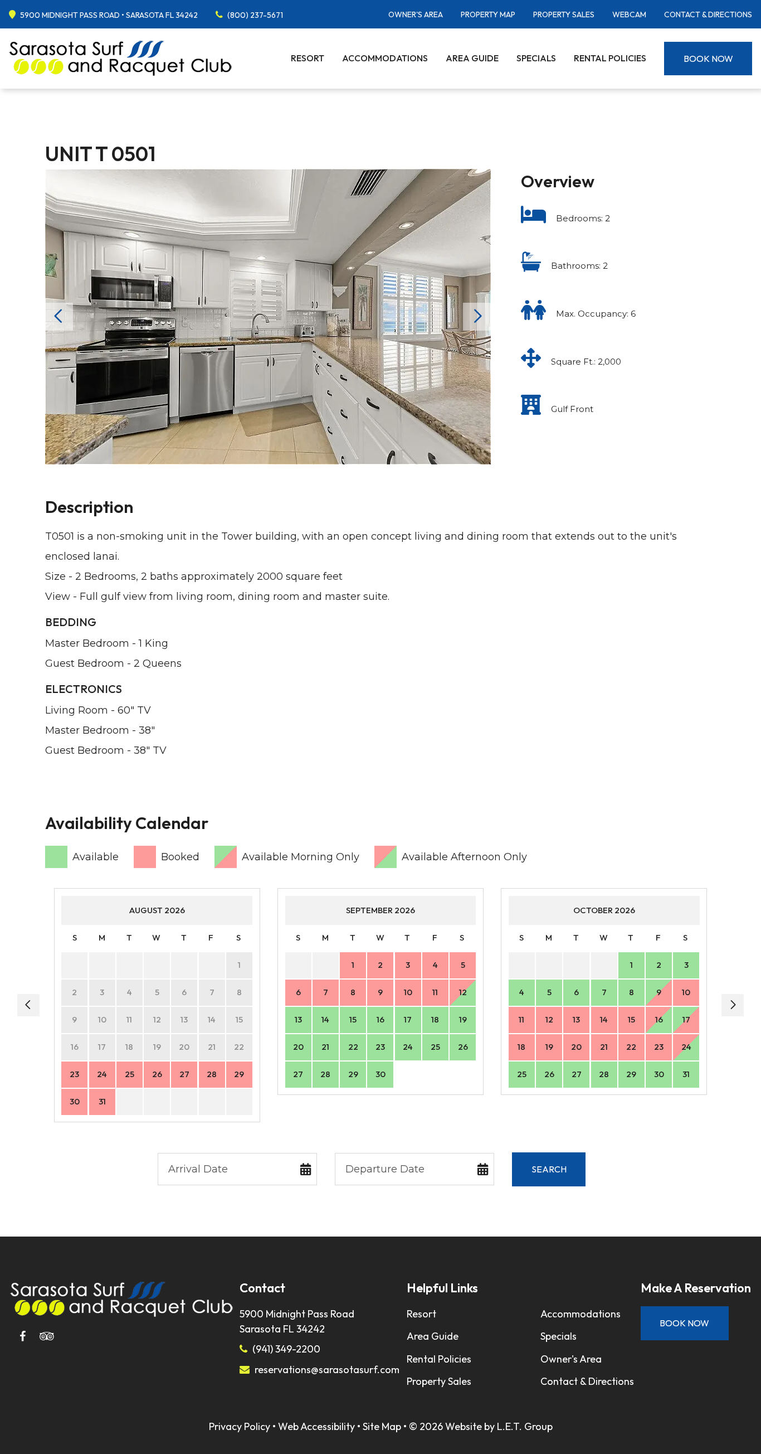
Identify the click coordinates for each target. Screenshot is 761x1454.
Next (477, 317)
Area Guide (472, 58)
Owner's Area (415, 14)
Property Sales (563, 14)
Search (549, 1169)
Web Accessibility (316, 1426)
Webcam (629, 14)
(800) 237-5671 (255, 15)
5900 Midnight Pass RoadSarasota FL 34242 (297, 1321)
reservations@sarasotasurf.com (327, 1369)
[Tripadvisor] (47, 1336)
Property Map (488, 14)
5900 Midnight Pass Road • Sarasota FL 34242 (109, 15)
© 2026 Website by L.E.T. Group (481, 1426)
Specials (536, 58)
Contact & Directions (708, 14)
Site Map (382, 1426)
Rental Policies (610, 58)
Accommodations (385, 58)
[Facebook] (22, 1336)
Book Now (708, 58)
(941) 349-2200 (286, 1348)
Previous (59, 317)
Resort (307, 58)
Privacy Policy (239, 1426)
